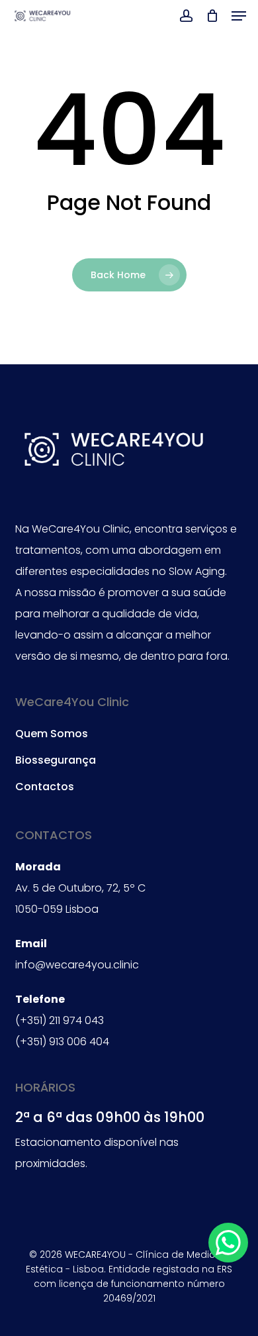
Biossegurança (55, 760)
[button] (239, 16)
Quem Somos (51, 733)
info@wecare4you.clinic (77, 964)
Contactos (44, 786)
